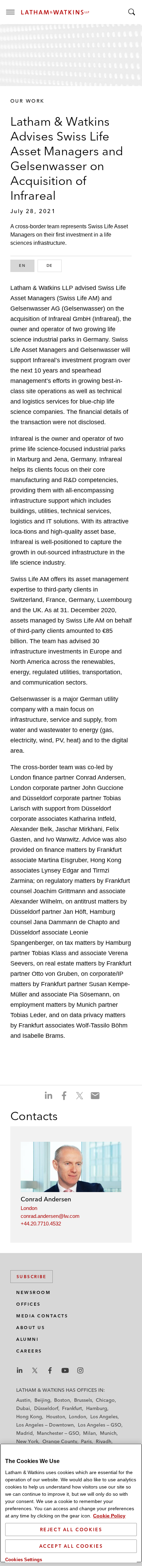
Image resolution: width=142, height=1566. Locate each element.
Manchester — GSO (58, 1433)
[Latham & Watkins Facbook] (50, 1370)
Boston (62, 1400)
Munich (108, 1433)
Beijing (42, 1400)
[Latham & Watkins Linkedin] (19, 1370)
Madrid (24, 1433)
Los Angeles (104, 1416)
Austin (23, 1400)
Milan (89, 1433)
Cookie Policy (109, 1515)
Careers (29, 1351)
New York (27, 1441)
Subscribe (32, 1276)
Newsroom (33, 1292)
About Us (30, 1327)
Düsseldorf (46, 1408)
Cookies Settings (23, 1559)
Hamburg (96, 1408)
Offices (28, 1304)
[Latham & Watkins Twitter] (35, 1370)
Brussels (83, 1400)
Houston (55, 1416)
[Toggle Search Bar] (132, 12)
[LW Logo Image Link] (55, 12)
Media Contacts (42, 1315)
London (29, 1208)
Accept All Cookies (71, 1546)
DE (54, 265)
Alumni (27, 1339)
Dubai (23, 1408)
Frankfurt (72, 1408)
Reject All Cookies (71, 1529)
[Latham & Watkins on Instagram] (80, 1370)
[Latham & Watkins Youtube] (65, 1370)
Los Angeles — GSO (99, 1425)
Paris (86, 1441)
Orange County (59, 1441)
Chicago (105, 1400)
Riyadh (103, 1441)
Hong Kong (29, 1416)
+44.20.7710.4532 (41, 1223)
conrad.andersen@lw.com (50, 1216)
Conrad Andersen (46, 1199)
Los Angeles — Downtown (45, 1425)
